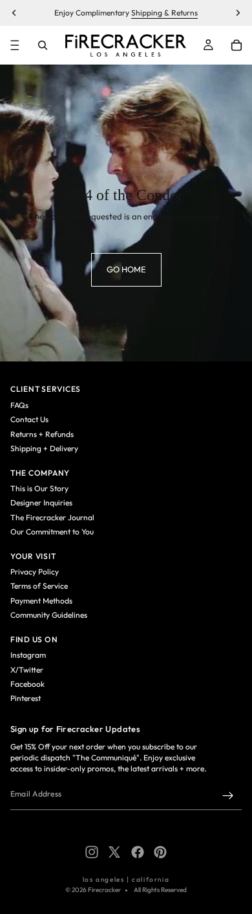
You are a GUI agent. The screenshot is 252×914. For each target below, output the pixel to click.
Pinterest (25, 698)
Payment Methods (41, 600)
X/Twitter (26, 670)
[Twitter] (114, 852)
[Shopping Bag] (236, 45)
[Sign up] (228, 795)
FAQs (19, 405)
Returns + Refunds (42, 434)
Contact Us (29, 419)
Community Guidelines (48, 615)
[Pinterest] (160, 852)
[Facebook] (137, 852)
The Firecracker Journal (52, 517)
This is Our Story (39, 488)
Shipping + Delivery (44, 448)
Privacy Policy (34, 571)
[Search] (42, 45)
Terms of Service (39, 586)
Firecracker (104, 890)
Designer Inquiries (41, 502)
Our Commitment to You (52, 531)
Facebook (27, 684)
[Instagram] (92, 852)
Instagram (28, 655)
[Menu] (15, 45)
